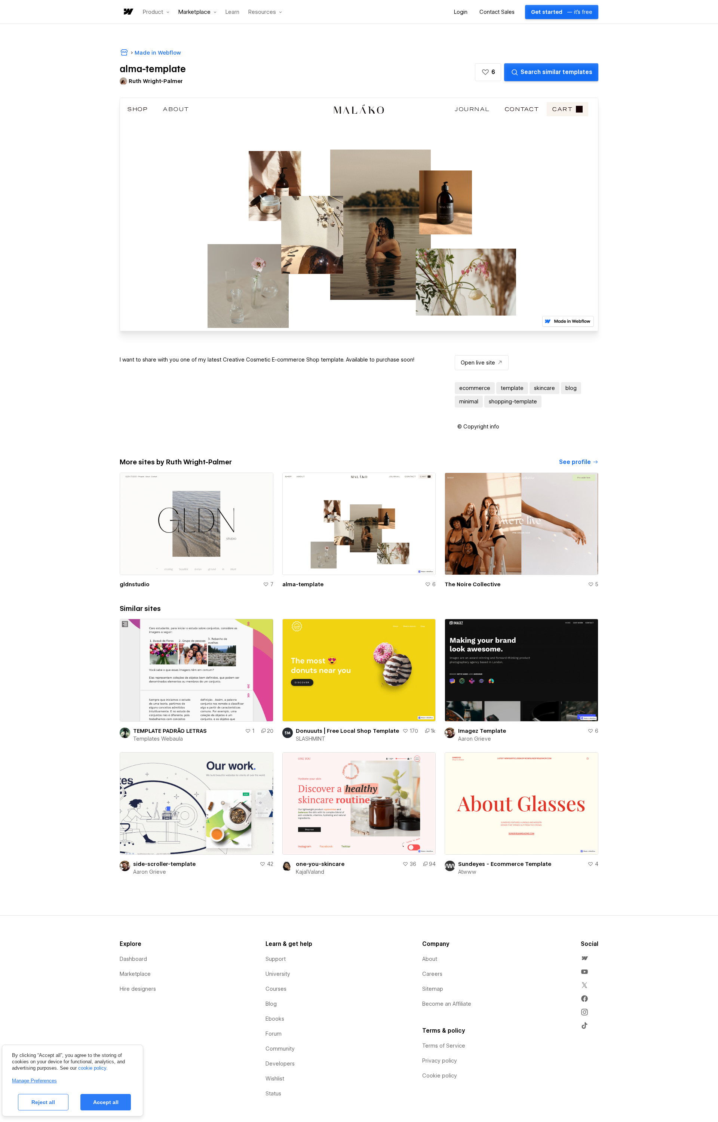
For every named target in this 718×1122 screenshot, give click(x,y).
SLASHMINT (310, 739)
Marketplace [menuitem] (135, 974)
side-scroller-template (164, 864)
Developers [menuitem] (280, 1064)
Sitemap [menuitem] (432, 989)
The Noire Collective (472, 584)
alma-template (302, 584)
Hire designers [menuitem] (138, 989)
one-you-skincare (320, 864)
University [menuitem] (278, 974)
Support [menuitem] (276, 959)
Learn (232, 12)
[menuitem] (584, 958)
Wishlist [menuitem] (275, 1079)
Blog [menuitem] (271, 1004)
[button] (156, 12)
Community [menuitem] (280, 1049)
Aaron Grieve (474, 739)
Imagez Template (482, 731)
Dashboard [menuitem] (133, 959)
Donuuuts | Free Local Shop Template (347, 731)
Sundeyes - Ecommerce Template (504, 864)
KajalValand (310, 872)
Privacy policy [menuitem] (439, 1061)
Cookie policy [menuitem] (439, 1076)
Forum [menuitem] (274, 1034)
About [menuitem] (429, 959)
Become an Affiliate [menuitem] (446, 1004)
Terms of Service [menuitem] (443, 1046)
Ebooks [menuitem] (275, 1019)
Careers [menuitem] (432, 974)
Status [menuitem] (273, 1094)
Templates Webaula (158, 739)
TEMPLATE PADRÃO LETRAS (170, 731)
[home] (128, 12)
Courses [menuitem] (276, 989)
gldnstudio (135, 584)
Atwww (467, 872)
